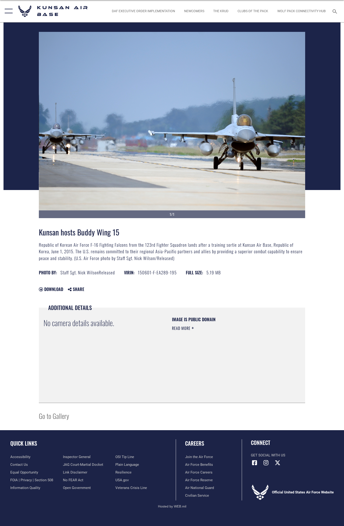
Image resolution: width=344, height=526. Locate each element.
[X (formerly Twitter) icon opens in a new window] (277, 462)
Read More (182, 328)
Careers (194, 443)
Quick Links (23, 443)
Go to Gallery (54, 416)
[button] (7, 11)
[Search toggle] (335, 11)
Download (53, 289)
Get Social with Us (268, 455)
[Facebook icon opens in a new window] (254, 462)
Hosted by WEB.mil (172, 506)
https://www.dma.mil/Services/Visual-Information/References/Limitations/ (227, 364)
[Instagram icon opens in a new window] (266, 462)
